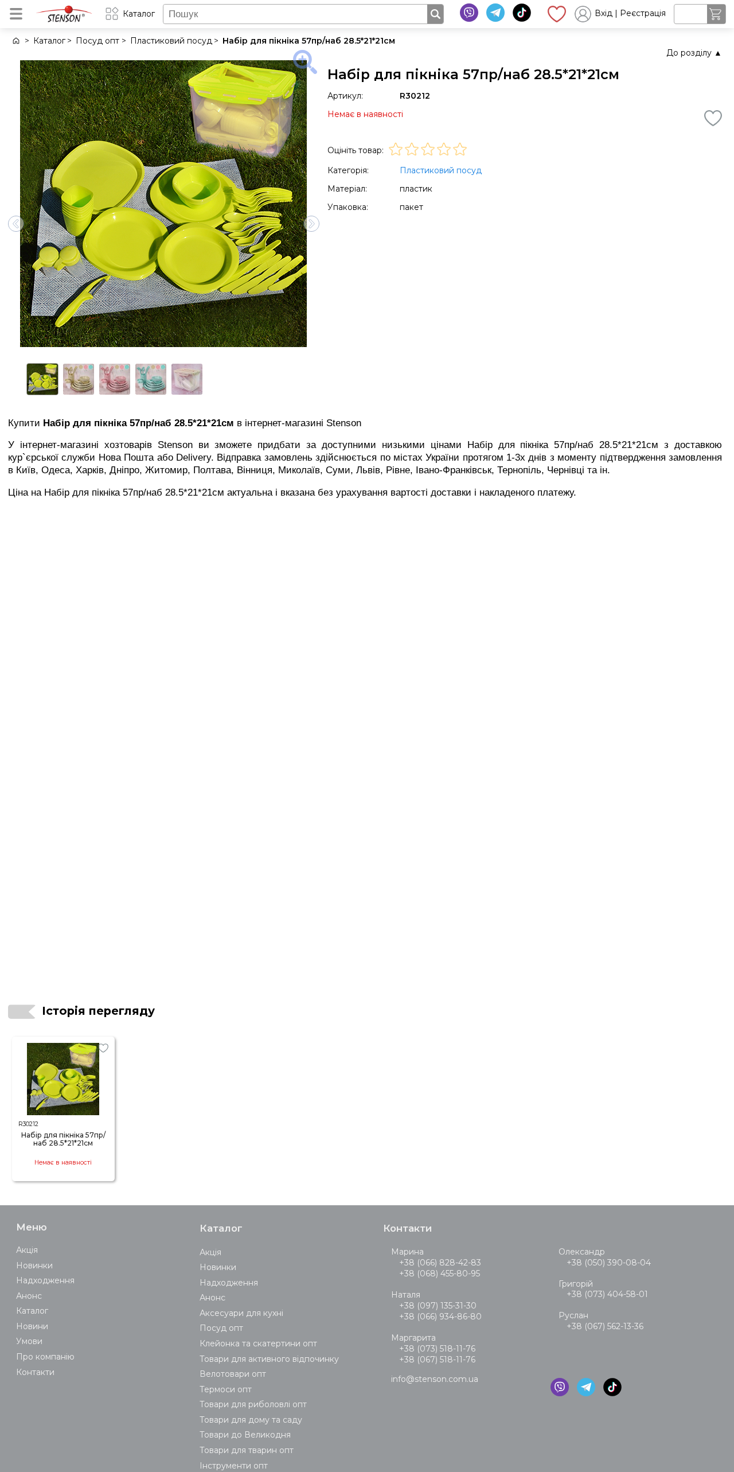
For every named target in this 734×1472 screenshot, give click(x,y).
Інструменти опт (234, 1466)
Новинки (34, 1265)
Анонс (29, 1296)
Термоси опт (226, 1389)
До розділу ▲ (694, 53)
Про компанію (45, 1357)
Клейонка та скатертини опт (258, 1343)
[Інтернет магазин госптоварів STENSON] (15, 41)
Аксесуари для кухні (241, 1313)
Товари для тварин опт (247, 1450)
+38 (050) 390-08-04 (609, 1262)
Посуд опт (221, 1328)
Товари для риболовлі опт (253, 1404)
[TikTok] (522, 12)
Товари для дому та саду (251, 1420)
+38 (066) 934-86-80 (440, 1316)
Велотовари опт (233, 1374)
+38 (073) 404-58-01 (607, 1294)
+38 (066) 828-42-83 (440, 1262)
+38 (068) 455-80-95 (439, 1273)
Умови (29, 1341)
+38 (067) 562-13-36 (605, 1326)
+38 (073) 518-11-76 (437, 1349)
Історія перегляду (98, 1011)
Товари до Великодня (245, 1435)
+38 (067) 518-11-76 (437, 1359)
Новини (32, 1326)
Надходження (45, 1280)
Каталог (32, 1311)
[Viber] (469, 12)
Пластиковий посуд (441, 170)
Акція (27, 1250)
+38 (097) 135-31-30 (438, 1305)
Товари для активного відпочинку (269, 1359)
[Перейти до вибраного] (557, 14)
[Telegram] (495, 12)
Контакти (35, 1372)
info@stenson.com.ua (434, 1379)
